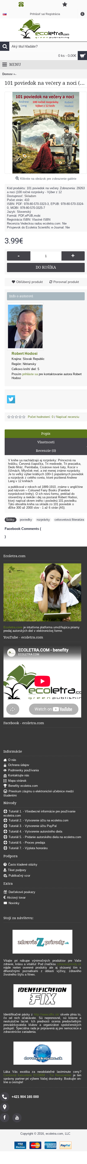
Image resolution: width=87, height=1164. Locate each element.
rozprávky (43, 519)
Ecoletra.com (13, 627)
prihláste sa (30, 374)
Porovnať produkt (66, 282)
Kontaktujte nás (18, 775)
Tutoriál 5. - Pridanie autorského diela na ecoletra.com (45, 837)
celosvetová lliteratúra (69, 519)
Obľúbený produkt (29, 282)
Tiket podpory (17, 870)
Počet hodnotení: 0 (40, 417)
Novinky (14, 903)
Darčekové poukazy (22, 892)
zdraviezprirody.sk (69, 964)
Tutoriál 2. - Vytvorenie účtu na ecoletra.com (38, 820)
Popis (45, 434)
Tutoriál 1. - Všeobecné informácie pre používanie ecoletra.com (39, 813)
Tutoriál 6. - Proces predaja (27, 842)
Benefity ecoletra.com (23, 786)
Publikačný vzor (19, 875)
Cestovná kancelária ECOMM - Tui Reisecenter (37, 1075)
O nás (12, 760)
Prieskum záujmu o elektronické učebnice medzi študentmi (38, 793)
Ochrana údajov (18, 765)
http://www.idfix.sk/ (46, 1014)
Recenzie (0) (46, 451)
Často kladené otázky (22, 864)
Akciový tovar (16, 897)
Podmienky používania (23, 770)
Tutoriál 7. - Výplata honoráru (28, 848)
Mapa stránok (17, 780)
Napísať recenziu (67, 417)
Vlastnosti (46, 442)
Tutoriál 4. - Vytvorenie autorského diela (35, 831)
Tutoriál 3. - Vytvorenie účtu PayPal (33, 826)
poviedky (26, 519)
